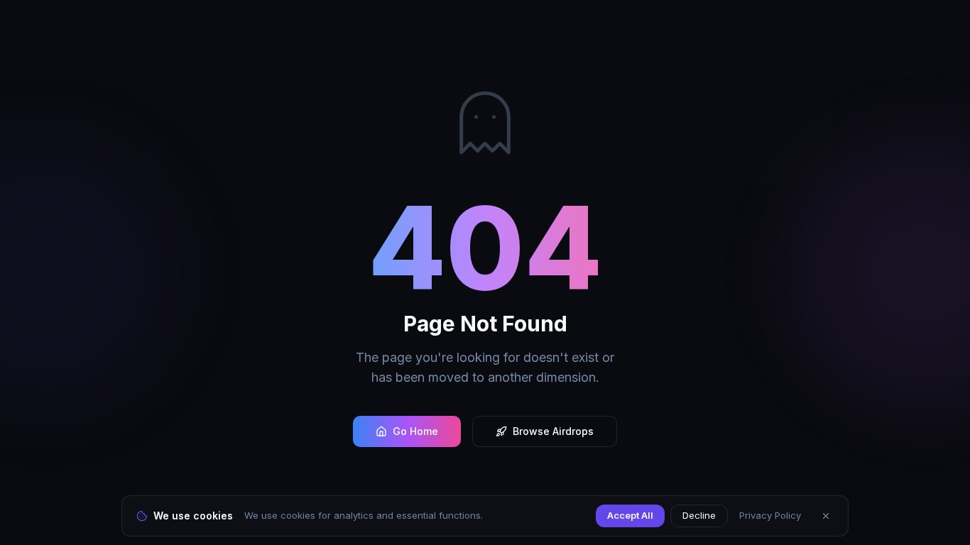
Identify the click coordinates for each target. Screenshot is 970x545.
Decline (699, 515)
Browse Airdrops (553, 431)
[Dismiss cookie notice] (826, 516)
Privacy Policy (770, 515)
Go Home (415, 431)
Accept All (630, 515)
